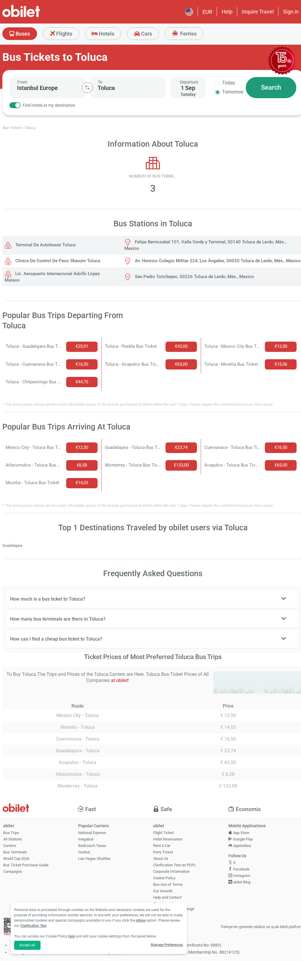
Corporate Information (171, 871)
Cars (146, 34)
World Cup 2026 (16, 858)
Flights (63, 34)
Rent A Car (161, 845)
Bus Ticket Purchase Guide (26, 865)
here (71, 936)
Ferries (188, 34)
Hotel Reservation (168, 839)
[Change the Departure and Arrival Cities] (87, 87)
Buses (22, 34)
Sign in (291, 12)
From (22, 82)
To (100, 82)
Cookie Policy (164, 878)
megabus (86, 839)
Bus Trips (11, 832)
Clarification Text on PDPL (174, 865)
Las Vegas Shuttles (94, 858)
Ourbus (84, 852)
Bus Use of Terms (168, 884)
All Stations (12, 839)
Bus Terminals (15, 852)
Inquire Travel (258, 12)
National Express (92, 832)
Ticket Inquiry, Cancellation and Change (173, 906)
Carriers (9, 845)
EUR (207, 12)
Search (271, 87)
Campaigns (12, 871)
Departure (189, 82)
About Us (160, 858)
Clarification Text (33, 926)
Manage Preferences (167, 945)
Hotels (106, 34)
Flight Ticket (163, 832)
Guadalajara (12, 545)
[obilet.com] (35, 16)
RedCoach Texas (92, 845)
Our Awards (163, 891)
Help (227, 12)
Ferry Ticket (163, 852)
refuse (141, 920)
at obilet (119, 680)
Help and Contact (167, 897)
